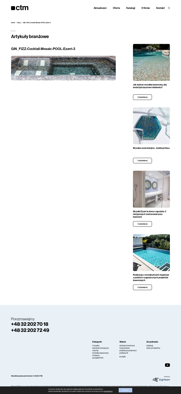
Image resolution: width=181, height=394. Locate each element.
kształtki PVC (97, 358)
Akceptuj (125, 390)
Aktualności (100, 8)
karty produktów (153, 348)
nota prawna (124, 348)
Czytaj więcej (142, 97)
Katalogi (130, 8)
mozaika (95, 345)
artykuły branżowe (127, 345)
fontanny (96, 355)
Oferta (116, 8)
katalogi (150, 345)
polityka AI (123, 353)
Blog (19, 23)
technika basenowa (100, 353)
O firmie (145, 8)
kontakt (122, 356)
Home (13, 23)
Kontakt (160, 8)
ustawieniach (108, 391)
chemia (95, 350)
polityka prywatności (128, 350)
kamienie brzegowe (100, 348)
